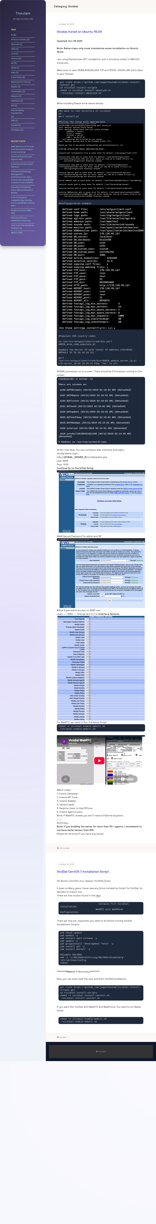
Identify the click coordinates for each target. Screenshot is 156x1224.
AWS (13, 49)
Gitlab (13, 68)
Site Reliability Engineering (17, 111)
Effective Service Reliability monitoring (20, 219)
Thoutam (23, 13)
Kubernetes (16, 77)
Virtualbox (15, 130)
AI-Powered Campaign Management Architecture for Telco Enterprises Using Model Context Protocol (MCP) (22, 177)
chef (13, 53)
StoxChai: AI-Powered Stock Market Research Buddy (22, 190)
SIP (12, 105)
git (12, 63)
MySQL (14, 86)
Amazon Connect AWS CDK (21, 211)
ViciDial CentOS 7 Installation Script (83, 872)
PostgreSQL (16, 91)
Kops (13, 72)
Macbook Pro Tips (19, 82)
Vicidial (14, 125)
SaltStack (15, 101)
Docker (14, 58)
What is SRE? (17, 233)
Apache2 (15, 44)
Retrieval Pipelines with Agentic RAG (21, 158)
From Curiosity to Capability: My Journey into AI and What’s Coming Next (22, 201)
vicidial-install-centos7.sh (78, 904)
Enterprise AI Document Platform (22, 165)
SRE (13, 120)
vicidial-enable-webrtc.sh (77, 909)
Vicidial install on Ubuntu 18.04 (79, 32)
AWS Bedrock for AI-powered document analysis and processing (23, 149)
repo (98, 895)
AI (12, 35)
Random (15, 96)
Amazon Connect (19, 39)
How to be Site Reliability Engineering (22, 226)
